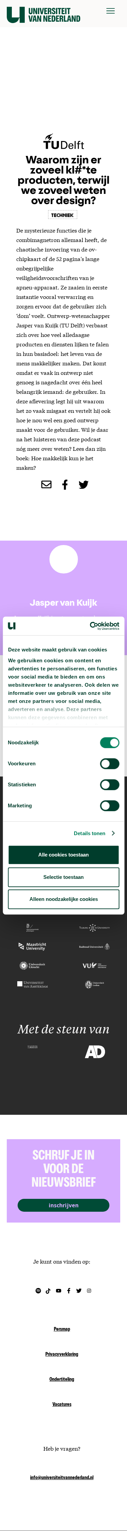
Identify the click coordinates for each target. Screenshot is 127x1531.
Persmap (62, 1329)
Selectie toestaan (63, 877)
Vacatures (61, 1405)
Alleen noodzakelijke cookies (63, 899)
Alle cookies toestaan (63, 855)
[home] (43, 11)
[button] (110, 11)
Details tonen (89, 833)
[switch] (109, 763)
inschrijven (64, 1205)
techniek (62, 214)
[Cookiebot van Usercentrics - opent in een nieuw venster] (90, 626)
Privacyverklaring (61, 1354)
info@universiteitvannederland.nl (61, 1478)
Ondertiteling (61, 1380)
